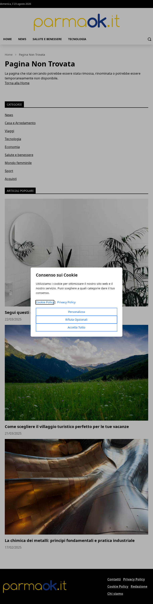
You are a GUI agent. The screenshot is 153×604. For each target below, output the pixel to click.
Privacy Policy (66, 302)
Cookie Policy (45, 302)
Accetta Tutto (76, 327)
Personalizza (76, 312)
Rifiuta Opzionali (76, 319)
